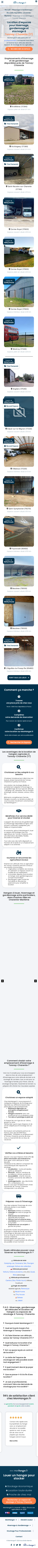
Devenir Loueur (27, 1520)
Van (25, 1263)
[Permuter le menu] (2, 2)
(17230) (24, 469)
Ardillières (16, 107)
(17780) (19, 189)
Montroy (16, 349)
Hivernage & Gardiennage (22, 10)
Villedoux (16, 469)
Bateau (20, 1297)
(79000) (23, 588)
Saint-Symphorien (16, 509)
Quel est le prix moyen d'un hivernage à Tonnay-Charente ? (17, 1329)
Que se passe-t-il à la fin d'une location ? (18, 1375)
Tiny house (20, 1294)
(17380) (25, 146)
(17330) (29, 429)
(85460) (29, 668)
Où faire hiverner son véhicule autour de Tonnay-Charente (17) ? (18, 1336)
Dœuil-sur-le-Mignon (16, 429)
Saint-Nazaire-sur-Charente (20, 186)
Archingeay (16, 146)
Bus (14, 1280)
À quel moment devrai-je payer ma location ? (18, 1368)
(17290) (24, 107)
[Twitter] (17, 1545)
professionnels (10, 40)
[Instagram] (14, 1545)
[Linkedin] (20, 1545)
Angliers (16, 389)
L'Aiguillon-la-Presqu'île (16, 668)
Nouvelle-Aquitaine (14, 13)
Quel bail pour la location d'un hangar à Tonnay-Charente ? (17, 1344)
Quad (32, 1272)
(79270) (27, 509)
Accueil (7, 10)
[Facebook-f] (11, 1545)
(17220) (23, 349)
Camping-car (9, 1263)
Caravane (19, 1263)
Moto (15, 1275)
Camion (9, 1280)
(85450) (24, 549)
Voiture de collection (23, 1266)
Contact (19, 1536)
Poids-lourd (21, 1280)
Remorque (25, 1289)
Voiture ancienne (16, 1272)
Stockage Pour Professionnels (19, 1531)
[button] (35, 981)
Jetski (20, 1300)
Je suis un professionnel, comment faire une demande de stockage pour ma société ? (17, 1384)
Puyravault (16, 549)
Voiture (6, 1272)
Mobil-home (20, 1292)
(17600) (25, 229)
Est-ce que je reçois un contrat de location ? (18, 1351)
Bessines (16, 588)
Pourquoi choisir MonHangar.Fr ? (19, 1323)
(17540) (23, 389)
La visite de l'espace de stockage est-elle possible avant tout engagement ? (18, 1359)
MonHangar (10, 1520)
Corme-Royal (16, 229)
